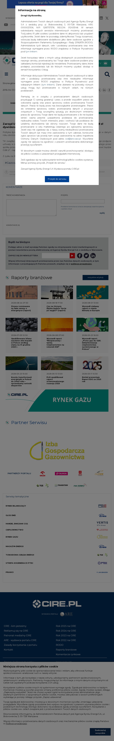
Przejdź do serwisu (57, 179)
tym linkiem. (32, 51)
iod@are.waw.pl (73, 139)
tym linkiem (48, 84)
